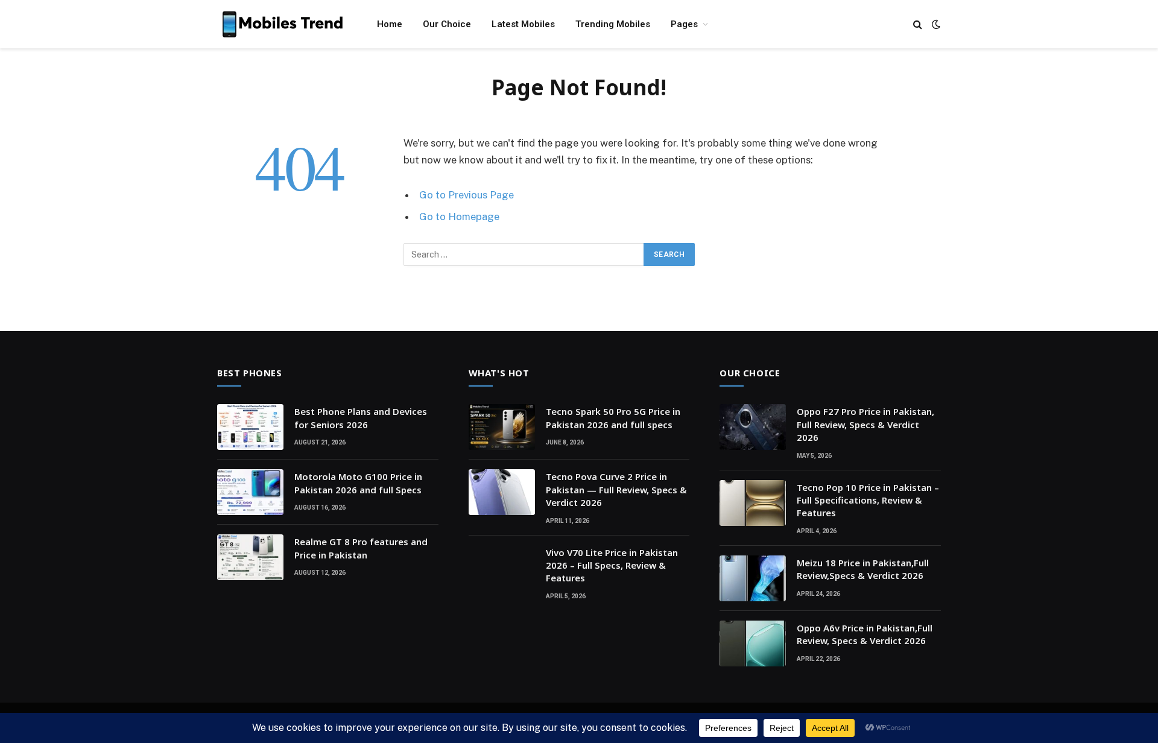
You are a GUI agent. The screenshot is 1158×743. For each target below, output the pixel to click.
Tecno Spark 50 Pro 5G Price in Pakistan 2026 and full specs (613, 417)
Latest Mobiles (523, 24)
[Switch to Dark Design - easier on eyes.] (935, 24)
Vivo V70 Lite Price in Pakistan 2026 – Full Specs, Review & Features (612, 565)
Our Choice (447, 24)
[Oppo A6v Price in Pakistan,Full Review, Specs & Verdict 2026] (753, 643)
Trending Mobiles (612, 24)
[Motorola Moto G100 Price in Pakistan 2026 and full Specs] (250, 492)
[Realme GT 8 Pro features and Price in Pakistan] (250, 557)
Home (389, 24)
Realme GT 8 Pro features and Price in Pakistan (361, 548)
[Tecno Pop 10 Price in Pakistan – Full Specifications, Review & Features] (753, 503)
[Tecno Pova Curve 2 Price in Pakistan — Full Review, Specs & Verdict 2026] (502, 492)
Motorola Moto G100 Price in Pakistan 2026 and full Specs (358, 482)
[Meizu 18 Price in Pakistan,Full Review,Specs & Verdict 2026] (753, 578)
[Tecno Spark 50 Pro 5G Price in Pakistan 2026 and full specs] (502, 427)
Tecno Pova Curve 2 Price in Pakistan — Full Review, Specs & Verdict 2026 (616, 489)
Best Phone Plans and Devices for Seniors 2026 (360, 417)
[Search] (918, 24)
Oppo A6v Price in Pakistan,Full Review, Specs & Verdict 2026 (864, 634)
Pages (684, 24)
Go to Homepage (459, 216)
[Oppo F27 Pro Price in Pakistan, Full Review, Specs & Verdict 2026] (753, 427)
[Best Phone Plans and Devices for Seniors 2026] (250, 427)
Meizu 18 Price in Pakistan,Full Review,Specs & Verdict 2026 (863, 569)
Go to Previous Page (466, 195)
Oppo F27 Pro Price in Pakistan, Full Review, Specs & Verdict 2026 (865, 424)
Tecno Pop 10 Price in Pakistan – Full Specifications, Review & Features (868, 500)
